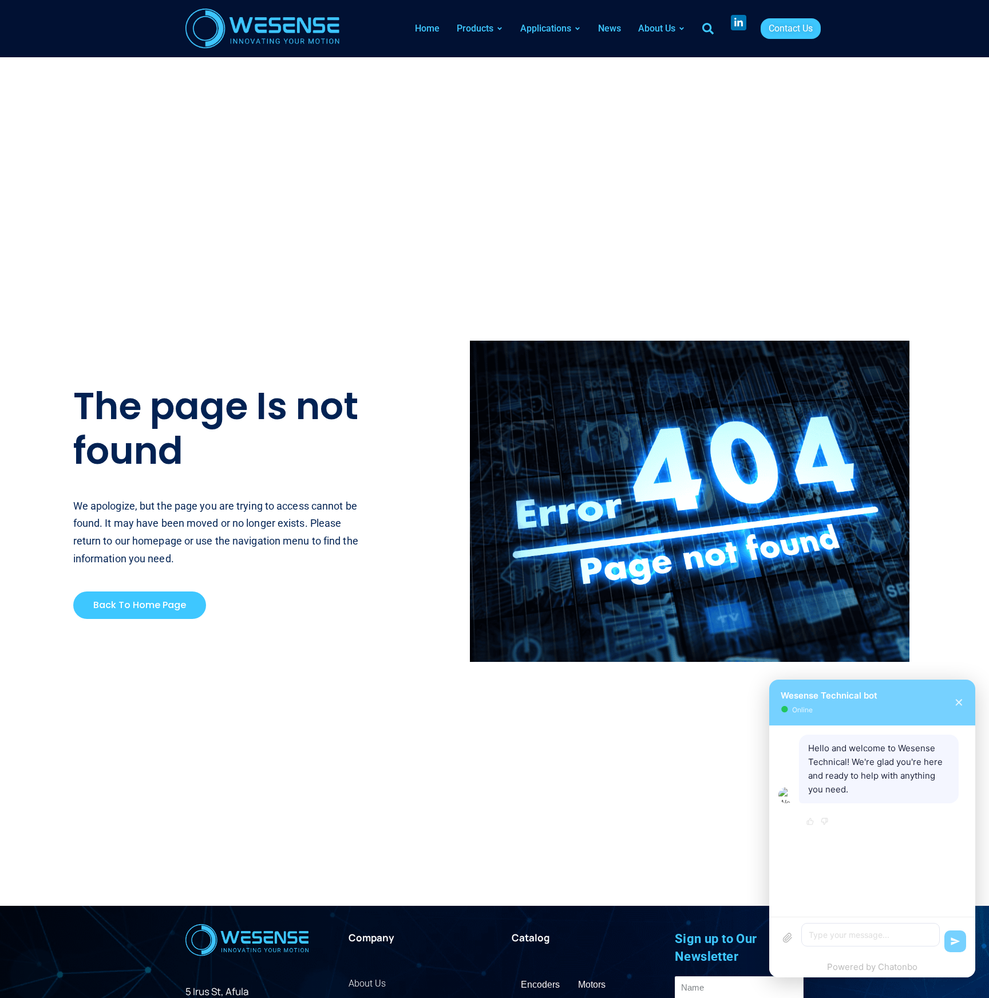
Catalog (530, 937)
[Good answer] (810, 822)
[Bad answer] (824, 822)
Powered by (872, 966)
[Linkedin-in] (738, 22)
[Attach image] (787, 938)
